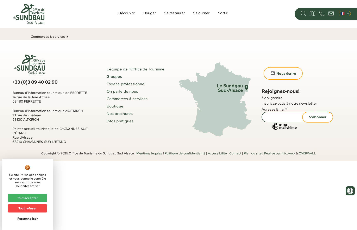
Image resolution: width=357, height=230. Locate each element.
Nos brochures (120, 113)
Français (345, 13)
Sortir (223, 13)
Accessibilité (217, 153)
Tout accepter (27, 198)
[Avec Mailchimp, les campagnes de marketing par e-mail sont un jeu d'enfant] (284, 129)
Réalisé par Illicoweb (279, 153)
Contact (235, 153)
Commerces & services (48, 37)
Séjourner (201, 13)
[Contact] (331, 13)
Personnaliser (27, 219)
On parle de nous (122, 91)
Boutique (115, 106)
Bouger (149, 13)
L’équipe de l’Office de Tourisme (135, 69)
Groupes (114, 76)
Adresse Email (274, 109)
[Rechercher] (303, 13)
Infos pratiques (120, 121)
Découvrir (126, 13)
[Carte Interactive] (312, 13)
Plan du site (253, 153)
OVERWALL (307, 153)
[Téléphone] (321, 13)
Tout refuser (27, 208)
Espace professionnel (126, 84)
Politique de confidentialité (185, 153)
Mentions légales (149, 153)
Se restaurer (174, 13)
